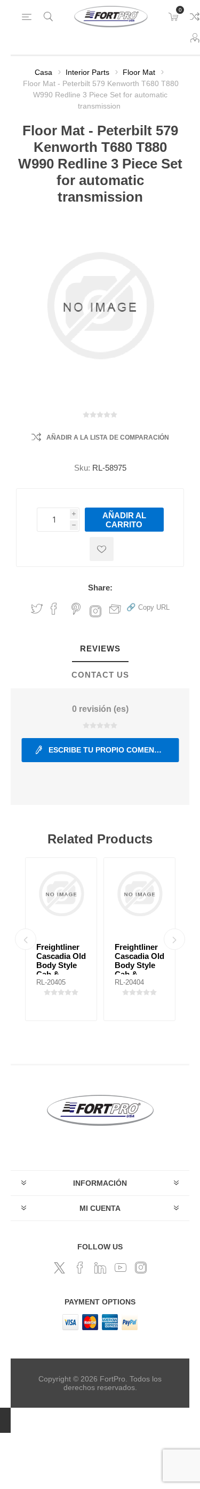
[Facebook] (80, 1267)
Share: (100, 587)
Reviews (100, 648)
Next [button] (174, 939)
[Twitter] (59, 1267)
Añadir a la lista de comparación (107, 437)
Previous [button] (25, 939)
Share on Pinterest (76, 609)
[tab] (100, 649)
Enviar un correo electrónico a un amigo (115, 609)
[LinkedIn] (100, 1267)
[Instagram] (140, 1267)
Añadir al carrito (124, 520)
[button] (148, 607)
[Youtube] (120, 1267)
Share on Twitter (37, 609)
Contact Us (100, 674)
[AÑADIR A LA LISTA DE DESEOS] (102, 549)
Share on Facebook (54, 609)
